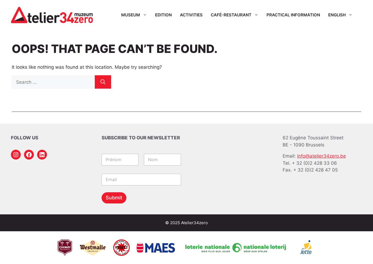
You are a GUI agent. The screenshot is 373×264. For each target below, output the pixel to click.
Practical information (293, 14)
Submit (114, 197)
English (337, 14)
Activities (191, 14)
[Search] (103, 82)
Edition (163, 14)
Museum (130, 14)
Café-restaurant (231, 14)
